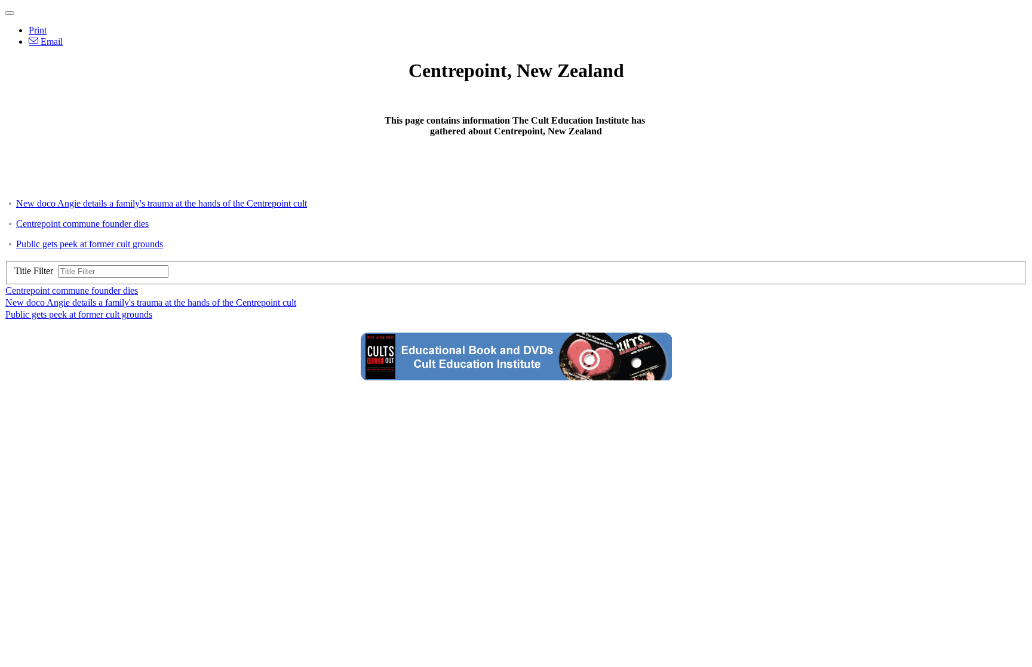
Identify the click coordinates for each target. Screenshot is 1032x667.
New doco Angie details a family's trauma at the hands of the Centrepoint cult (161, 203)
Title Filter (36, 271)
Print (38, 30)
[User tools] (9, 13)
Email (50, 41)
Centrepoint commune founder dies (82, 224)
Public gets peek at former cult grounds (89, 244)
